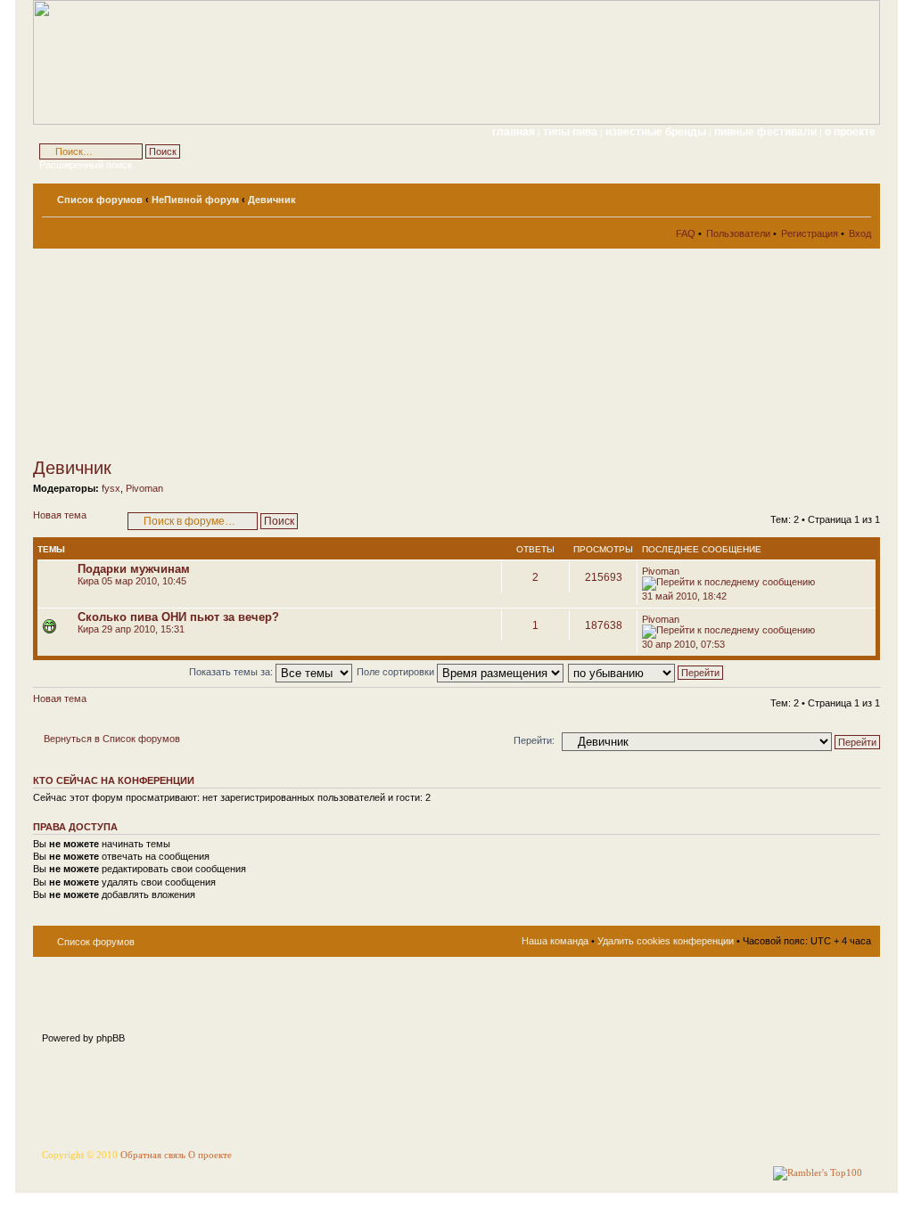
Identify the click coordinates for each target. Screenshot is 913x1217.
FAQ (685, 233)
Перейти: (534, 740)
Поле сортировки (397, 671)
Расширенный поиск (85, 164)
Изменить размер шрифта (858, 196)
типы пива (571, 132)
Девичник (272, 199)
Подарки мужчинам (134, 569)
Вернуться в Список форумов (112, 738)
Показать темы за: (232, 671)
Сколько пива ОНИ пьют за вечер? (178, 617)
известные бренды (657, 132)
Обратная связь (152, 1155)
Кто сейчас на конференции (113, 780)
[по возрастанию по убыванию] (646, 671)
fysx (111, 488)
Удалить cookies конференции (665, 940)
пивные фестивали (766, 132)
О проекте (210, 1155)
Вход (860, 233)
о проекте (850, 132)
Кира (88, 581)
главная (513, 132)
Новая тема (59, 515)
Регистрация (809, 233)
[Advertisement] (193, 353)
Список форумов (100, 199)
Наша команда (555, 940)
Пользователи (738, 233)
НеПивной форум (195, 199)
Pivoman (144, 488)
